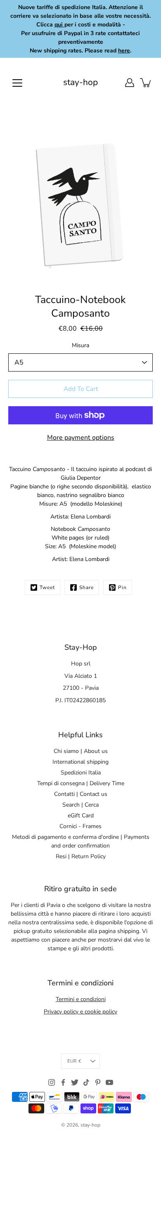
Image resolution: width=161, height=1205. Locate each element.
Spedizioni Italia (81, 773)
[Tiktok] (86, 1082)
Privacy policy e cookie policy (80, 1012)
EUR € (74, 1061)
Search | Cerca (80, 805)
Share (86, 587)
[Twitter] (74, 1082)
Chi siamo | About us (81, 751)
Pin (122, 587)
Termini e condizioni (81, 999)
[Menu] (17, 83)
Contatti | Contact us (80, 794)
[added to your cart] (146, 82)
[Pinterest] (98, 1082)
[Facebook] (63, 1082)
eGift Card (81, 815)
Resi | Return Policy (81, 856)
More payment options (80, 437)
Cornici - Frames (80, 826)
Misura (80, 345)
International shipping (80, 762)
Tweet (47, 587)
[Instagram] (51, 1082)
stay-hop (80, 82)
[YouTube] (109, 1082)
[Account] (129, 82)
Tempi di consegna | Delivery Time (80, 783)
